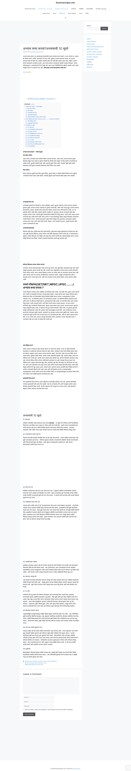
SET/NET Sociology (101, 9)
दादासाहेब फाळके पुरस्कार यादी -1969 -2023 (34, 664)
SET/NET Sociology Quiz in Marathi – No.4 (35, 662)
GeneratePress (76, 768)
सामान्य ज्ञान (73, 9)
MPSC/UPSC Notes (30, 9)
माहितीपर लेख (62, 13)
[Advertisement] (51, 32)
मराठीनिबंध (81, 9)
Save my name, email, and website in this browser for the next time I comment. (49, 709)
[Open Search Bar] (65, 18)
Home (80, 13)
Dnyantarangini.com (65, 3)
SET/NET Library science (61, 9)
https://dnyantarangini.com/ (95, 46)
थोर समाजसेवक (89, 9)
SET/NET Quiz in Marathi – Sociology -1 (42, 98)
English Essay (46, 13)
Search (89, 25)
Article (54, 13)
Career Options (72, 13)
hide (33, 104)
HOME (87, 13)
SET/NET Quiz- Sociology (45, 9)
